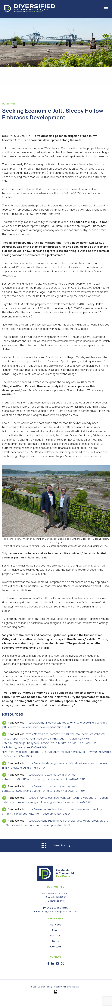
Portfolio (55, 935)
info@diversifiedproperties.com (59, 911)
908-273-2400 (60, 907)
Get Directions (56, 900)
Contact (55, 946)
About (56, 930)
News (55, 941)
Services (55, 924)
